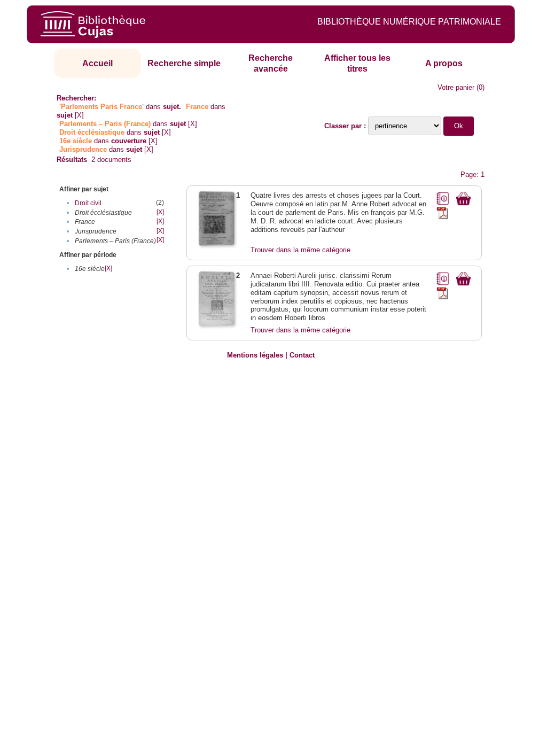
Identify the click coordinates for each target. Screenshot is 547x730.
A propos (444, 63)
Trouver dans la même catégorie (300, 250)
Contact (302, 355)
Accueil (97, 63)
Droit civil (88, 203)
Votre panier (455, 87)
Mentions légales (255, 355)
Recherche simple (184, 63)
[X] (79, 115)
